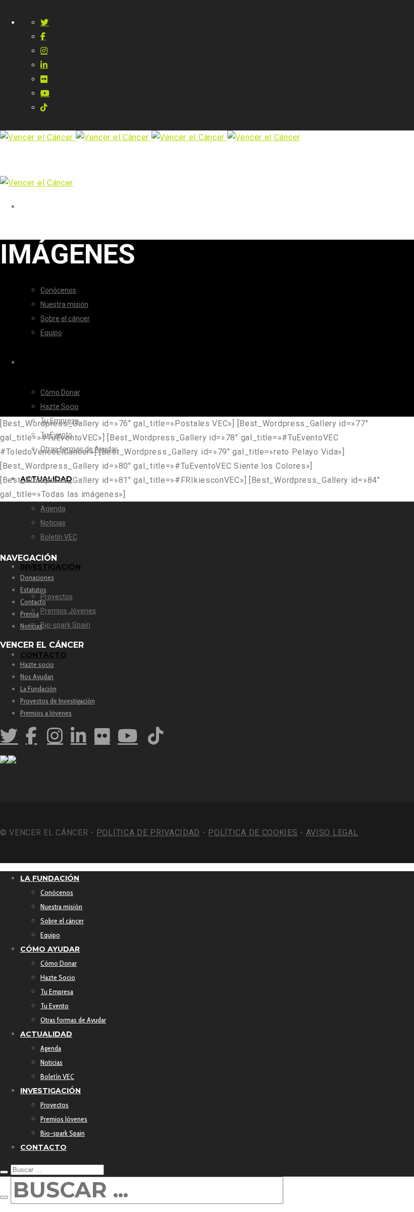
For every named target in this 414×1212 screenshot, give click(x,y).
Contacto (33, 601)
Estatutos (33, 589)
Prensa (29, 613)
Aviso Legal (332, 832)
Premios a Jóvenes (46, 712)
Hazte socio (37, 664)
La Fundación (38, 688)
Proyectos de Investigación (57, 700)
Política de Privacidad (148, 832)
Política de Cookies (252, 832)
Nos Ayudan (37, 676)
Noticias (31, 626)
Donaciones (37, 577)
